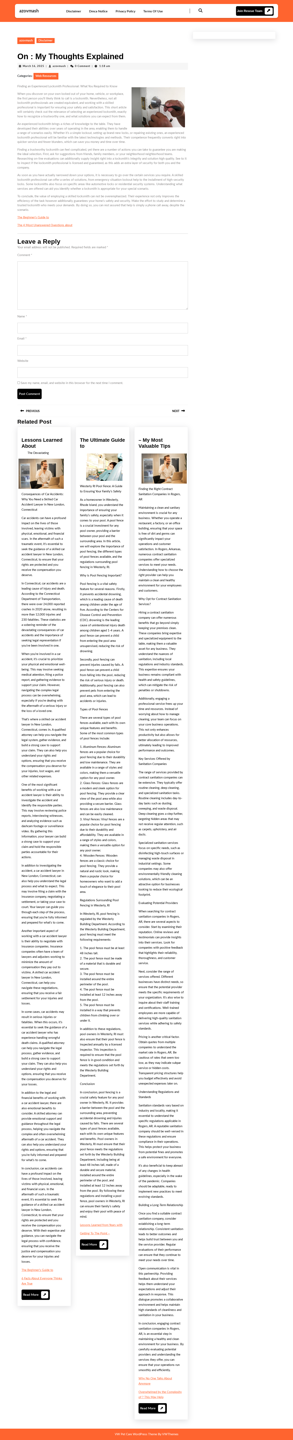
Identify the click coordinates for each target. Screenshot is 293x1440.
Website (22, 360)
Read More (34, 1296)
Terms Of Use (153, 11)
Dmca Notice (98, 11)
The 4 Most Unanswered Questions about (44, 225)
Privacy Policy (125, 11)
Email (22, 338)
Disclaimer (73, 11)
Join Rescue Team (249, 11)
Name (22, 316)
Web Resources (45, 76)
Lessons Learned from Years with (101, 1225)
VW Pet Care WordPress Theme (136, 1434)
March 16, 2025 (33, 66)
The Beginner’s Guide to (33, 217)
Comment (24, 255)
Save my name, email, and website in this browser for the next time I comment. (72, 383)
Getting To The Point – (95, 1233)
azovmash (29, 11)
